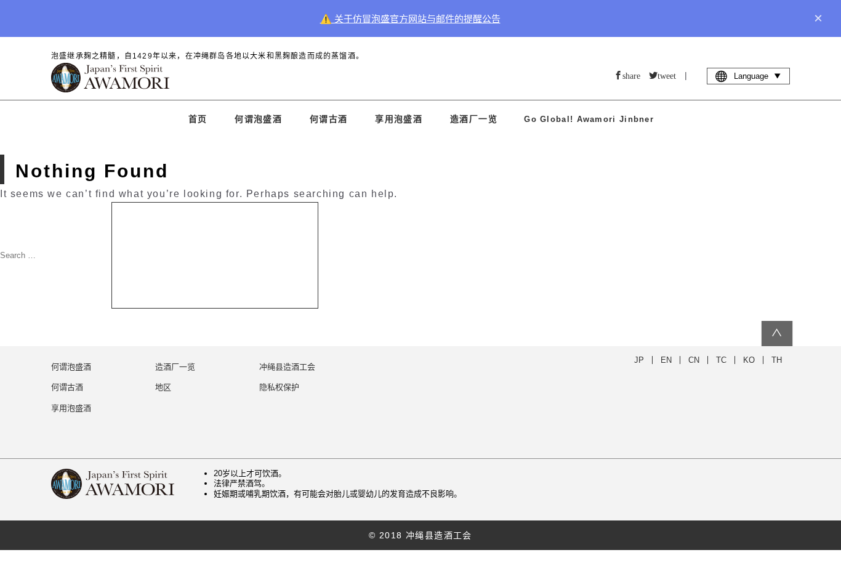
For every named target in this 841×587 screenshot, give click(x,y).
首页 (197, 119)
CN (693, 360)
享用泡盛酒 (398, 119)
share (631, 75)
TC (721, 360)
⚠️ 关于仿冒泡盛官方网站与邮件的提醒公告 (410, 19)
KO (749, 360)
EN (666, 360)
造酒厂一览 (473, 119)
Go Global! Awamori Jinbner (589, 119)
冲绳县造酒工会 (287, 366)
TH (776, 360)
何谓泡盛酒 (258, 119)
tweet (667, 75)
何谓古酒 (329, 119)
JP (639, 360)
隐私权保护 (279, 387)
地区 (163, 387)
